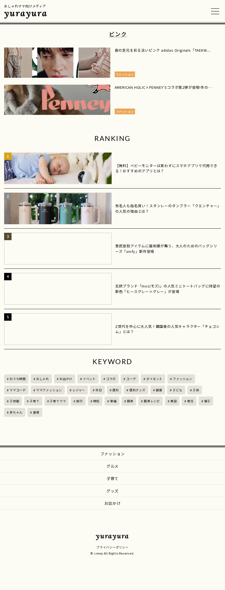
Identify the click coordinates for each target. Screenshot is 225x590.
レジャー (78, 390)
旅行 (79, 401)
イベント (89, 378)
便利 (115, 390)
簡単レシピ (152, 401)
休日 (98, 390)
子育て (34, 401)
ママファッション (49, 390)
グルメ (112, 466)
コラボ (111, 378)
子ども (177, 390)
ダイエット (154, 378)
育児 (190, 401)
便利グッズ (137, 390)
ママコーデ (18, 390)
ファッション (182, 378)
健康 (159, 390)
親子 (207, 401)
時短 (96, 401)
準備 (113, 401)
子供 (196, 390)
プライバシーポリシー (112, 547)
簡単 (130, 401)
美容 (173, 401)
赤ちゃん (16, 412)
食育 (36, 412)
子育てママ (58, 401)
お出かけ (66, 378)
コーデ (131, 378)
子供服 (14, 401)
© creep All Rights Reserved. (112, 553)
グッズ (112, 491)
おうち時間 (18, 378)
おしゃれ (42, 378)
